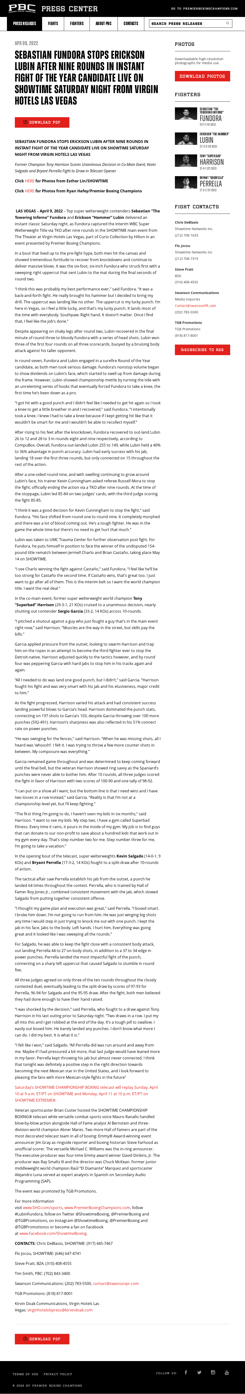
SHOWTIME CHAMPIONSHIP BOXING (67, 1087)
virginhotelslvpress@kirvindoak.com (60, 1310)
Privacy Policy (58, 1374)
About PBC (103, 23)
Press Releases (24, 23)
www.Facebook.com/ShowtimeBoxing (53, 1233)
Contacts (131, 23)
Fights (53, 23)
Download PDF (45, 122)
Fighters (77, 23)
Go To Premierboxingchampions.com (204, 8)
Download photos (202, 76)
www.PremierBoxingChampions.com (97, 1207)
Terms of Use (26, 1374)
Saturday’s (24, 1087)
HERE (29, 181)
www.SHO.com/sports (42, 1207)
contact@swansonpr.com (116, 1283)
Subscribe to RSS (204, 349)
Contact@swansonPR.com (195, 305)
